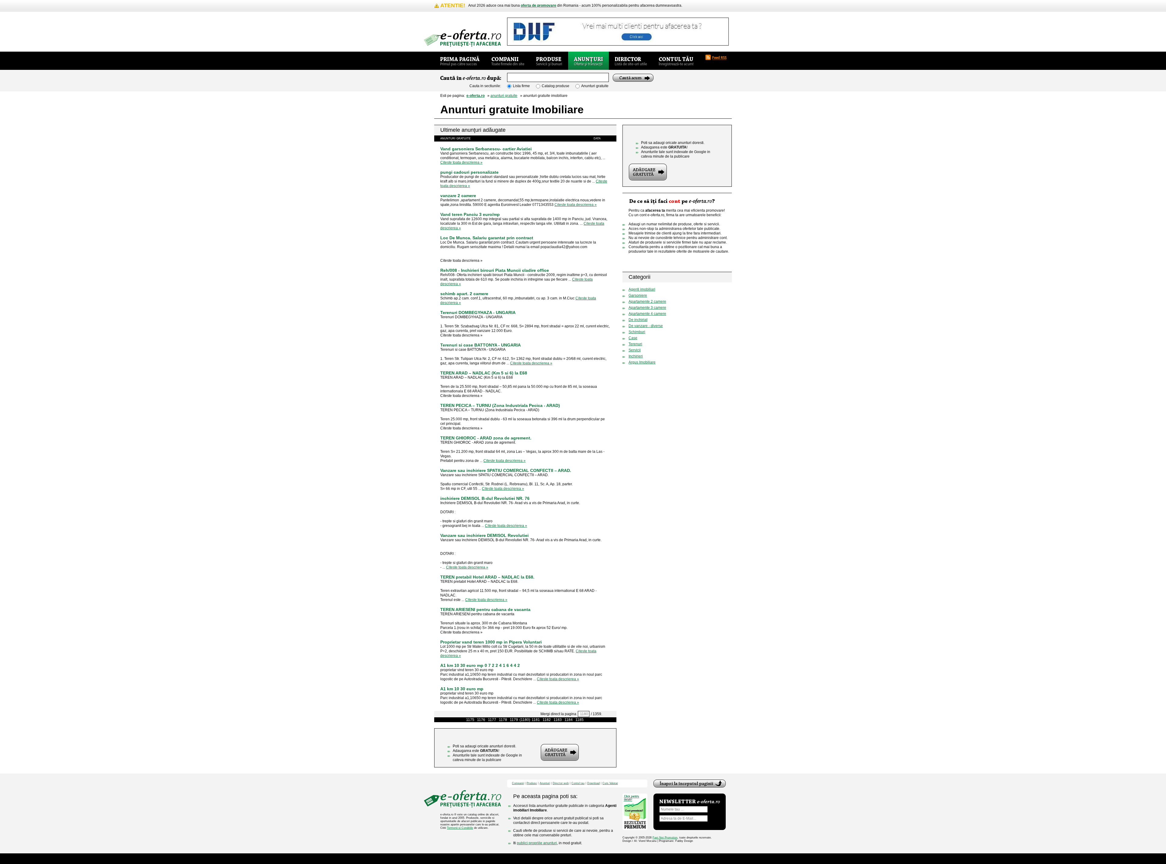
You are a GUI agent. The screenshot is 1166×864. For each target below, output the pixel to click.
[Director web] (631, 61)
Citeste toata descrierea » (461, 162)
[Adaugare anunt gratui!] (560, 752)
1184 (568, 720)
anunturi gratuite (503, 96)
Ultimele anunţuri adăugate (473, 130)
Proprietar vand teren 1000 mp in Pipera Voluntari (491, 642)
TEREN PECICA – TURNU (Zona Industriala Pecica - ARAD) (500, 405)
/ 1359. (596, 714)
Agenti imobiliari (642, 289)
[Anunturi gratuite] (588, 61)
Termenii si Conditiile (460, 827)
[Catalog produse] (549, 61)
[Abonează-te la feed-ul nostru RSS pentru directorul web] (723, 277)
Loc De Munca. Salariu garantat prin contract (486, 237)
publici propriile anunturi (537, 843)
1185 (579, 720)
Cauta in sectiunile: (485, 86)
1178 (503, 720)
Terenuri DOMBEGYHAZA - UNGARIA (478, 312)
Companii (518, 783)
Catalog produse (555, 86)
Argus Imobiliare (642, 362)
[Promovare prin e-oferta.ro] (662, 262)
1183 (558, 720)
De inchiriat (638, 320)
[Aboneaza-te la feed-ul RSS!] (718, 57)
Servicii (635, 350)
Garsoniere (638, 295)
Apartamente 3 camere (647, 308)
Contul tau (578, 783)
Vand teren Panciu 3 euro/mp (470, 214)
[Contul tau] (676, 61)
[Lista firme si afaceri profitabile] (462, 38)
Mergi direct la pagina (558, 714)
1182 (547, 720)
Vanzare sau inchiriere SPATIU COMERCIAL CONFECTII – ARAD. (505, 470)
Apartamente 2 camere (647, 301)
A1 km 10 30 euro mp (461, 688)
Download (593, 783)
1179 (514, 720)
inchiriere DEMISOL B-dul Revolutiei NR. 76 (485, 498)
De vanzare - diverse (646, 326)
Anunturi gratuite (595, 86)
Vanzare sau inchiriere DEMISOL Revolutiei (484, 535)
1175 (470, 720)
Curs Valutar (610, 783)
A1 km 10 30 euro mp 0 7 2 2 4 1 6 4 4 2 (480, 665)
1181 (536, 720)
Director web (561, 783)
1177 (492, 720)
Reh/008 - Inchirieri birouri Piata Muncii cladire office (494, 270)
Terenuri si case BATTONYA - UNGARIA (480, 345)
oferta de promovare (538, 5)
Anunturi (545, 783)
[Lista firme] (508, 61)
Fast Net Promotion (665, 837)
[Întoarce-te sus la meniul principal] (689, 783)
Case (633, 338)
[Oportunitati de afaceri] (460, 61)
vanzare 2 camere (458, 195)
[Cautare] (633, 78)
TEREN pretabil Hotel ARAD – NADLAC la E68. (487, 577)
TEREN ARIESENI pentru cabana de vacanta (485, 609)
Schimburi (637, 332)
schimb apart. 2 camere (464, 293)
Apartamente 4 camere (647, 314)
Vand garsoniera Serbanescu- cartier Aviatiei (486, 148)
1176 (481, 720)
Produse (532, 783)
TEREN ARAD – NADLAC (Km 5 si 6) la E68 (483, 373)
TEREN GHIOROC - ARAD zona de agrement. (485, 437)
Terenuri (635, 344)
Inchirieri (636, 356)
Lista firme (521, 86)
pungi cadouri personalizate (469, 172)
